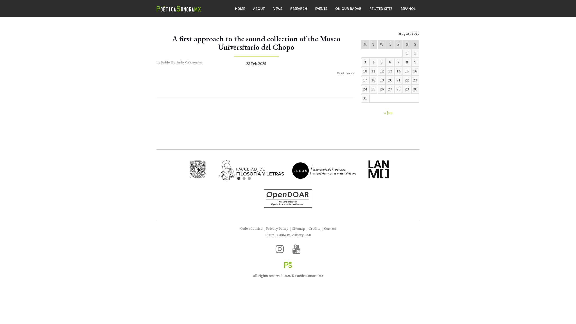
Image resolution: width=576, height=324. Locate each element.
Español (408, 8)
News (277, 8)
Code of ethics (251, 228)
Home (240, 8)
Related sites (380, 8)
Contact (330, 228)
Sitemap (298, 228)
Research (298, 8)
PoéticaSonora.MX (308, 276)
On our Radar (348, 8)
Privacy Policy (277, 228)
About (259, 8)
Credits (314, 228)
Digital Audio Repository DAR (288, 235)
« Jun (388, 113)
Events (321, 8)
